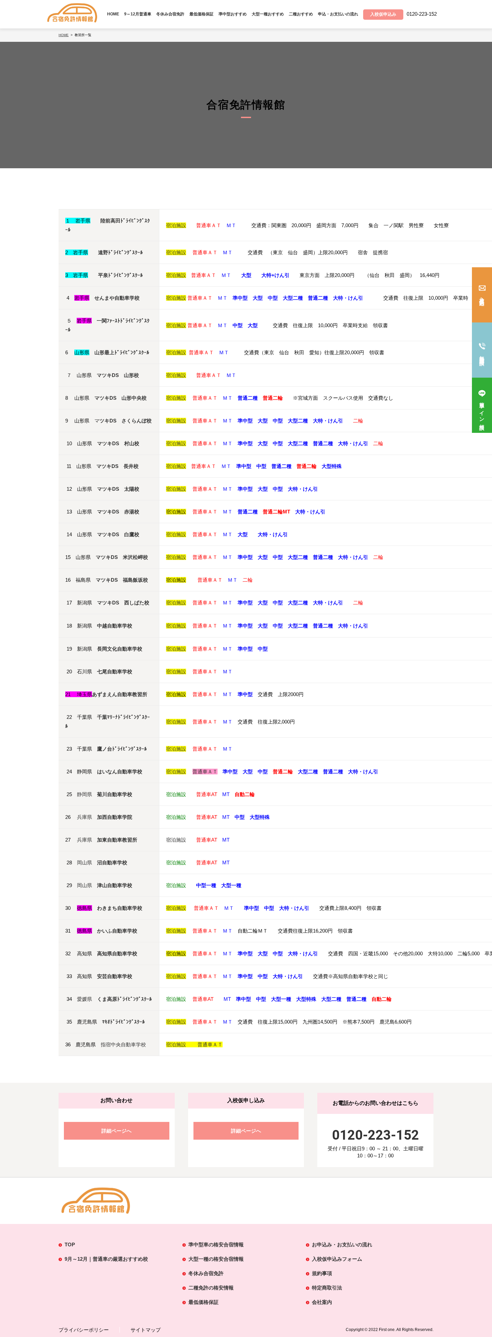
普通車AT (206, 794)
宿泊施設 (176, 225)
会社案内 (322, 1302)
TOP (70, 1244)
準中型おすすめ (233, 14)
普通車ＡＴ (205, 557)
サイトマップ (146, 1330)
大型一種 (281, 999)
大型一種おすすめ (268, 14)
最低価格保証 (201, 14)
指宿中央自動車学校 (123, 1044)
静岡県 (84, 794)
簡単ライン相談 (482, 410)
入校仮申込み (482, 299)
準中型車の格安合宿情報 (216, 1244)
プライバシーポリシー (84, 1330)
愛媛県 (84, 999)
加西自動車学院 (114, 817)
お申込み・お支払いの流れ (342, 1244)
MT (226, 794)
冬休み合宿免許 (170, 14)
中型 (278, 489)
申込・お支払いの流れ (338, 14)
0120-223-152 (375, 1135)
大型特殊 (332, 466)
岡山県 (84, 862)
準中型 (245, 489)
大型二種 (298, 557)
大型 (246, 275)
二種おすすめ (301, 14)
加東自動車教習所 (117, 840)
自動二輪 (382, 999)
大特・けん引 (303, 489)
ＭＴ (231, 225)
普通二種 (323, 557)
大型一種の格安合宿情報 (216, 1259)
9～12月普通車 (137, 14)
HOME (113, 14)
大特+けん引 (275, 275)
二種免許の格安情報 (211, 1288)
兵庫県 (84, 817)
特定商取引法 (327, 1288)
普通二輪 (283, 771)
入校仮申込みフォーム (337, 1259)
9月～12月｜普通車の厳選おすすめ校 (106, 1259)
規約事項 (322, 1273)
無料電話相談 (482, 355)
